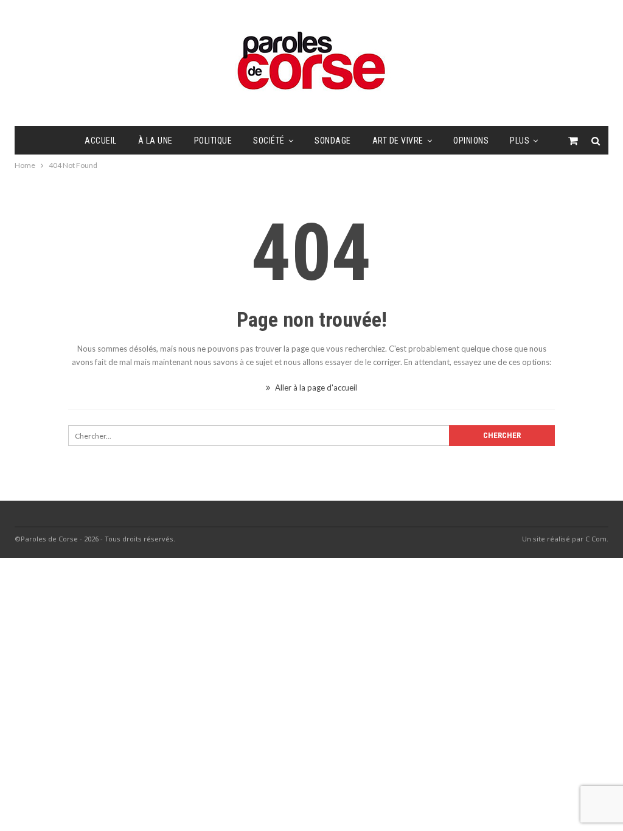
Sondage (333, 140)
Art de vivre (397, 140)
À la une (155, 140)
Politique (213, 140)
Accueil (101, 140)
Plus (519, 140)
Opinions (471, 140)
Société (269, 140)
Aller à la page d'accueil (315, 387)
